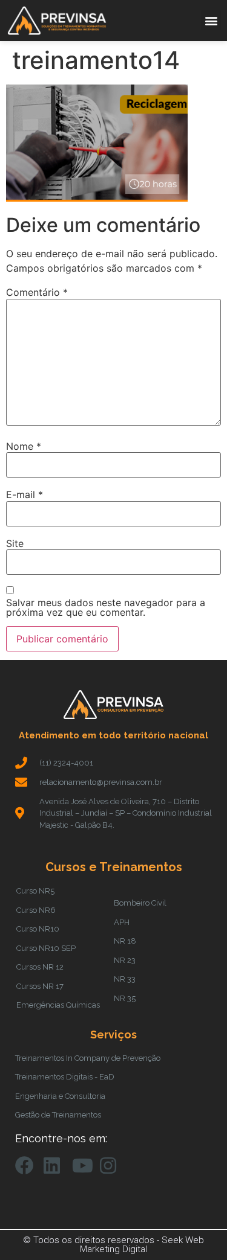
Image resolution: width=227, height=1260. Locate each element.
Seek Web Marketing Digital (142, 1245)
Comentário (37, 292)
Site (15, 543)
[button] (211, 20)
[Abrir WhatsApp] (197, 1229)
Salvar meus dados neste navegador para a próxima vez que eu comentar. (105, 607)
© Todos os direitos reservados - (92, 1240)
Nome (23, 446)
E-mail (24, 494)
